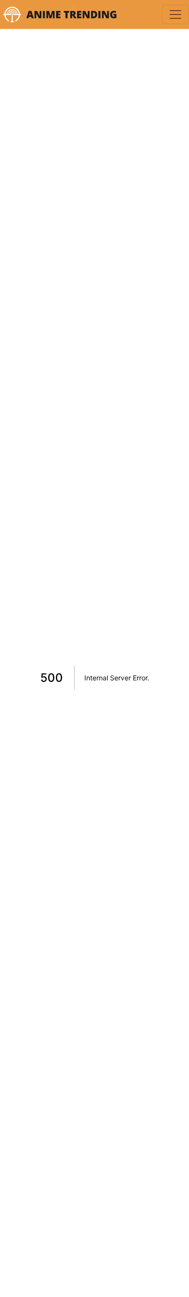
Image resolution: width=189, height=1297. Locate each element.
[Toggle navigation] (175, 14)
